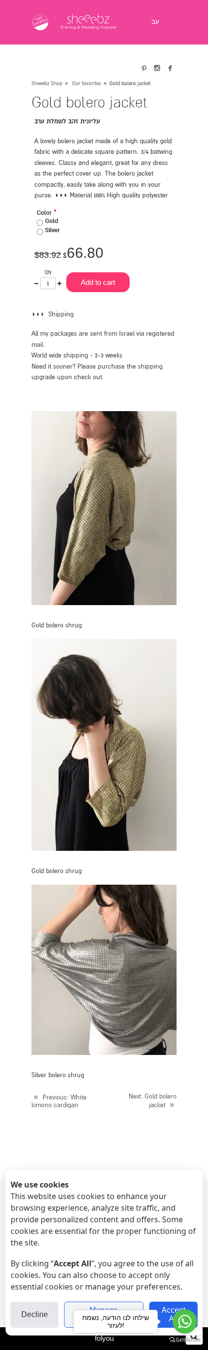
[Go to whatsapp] (185, 1321)
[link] (88, 22)
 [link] (170, 68)
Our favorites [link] (86, 83)
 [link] (144, 68)
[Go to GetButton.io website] (184, 1340)
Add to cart (98, 282)
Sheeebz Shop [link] (46, 83)
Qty (48, 272)
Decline (34, 1314)
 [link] (157, 68)
